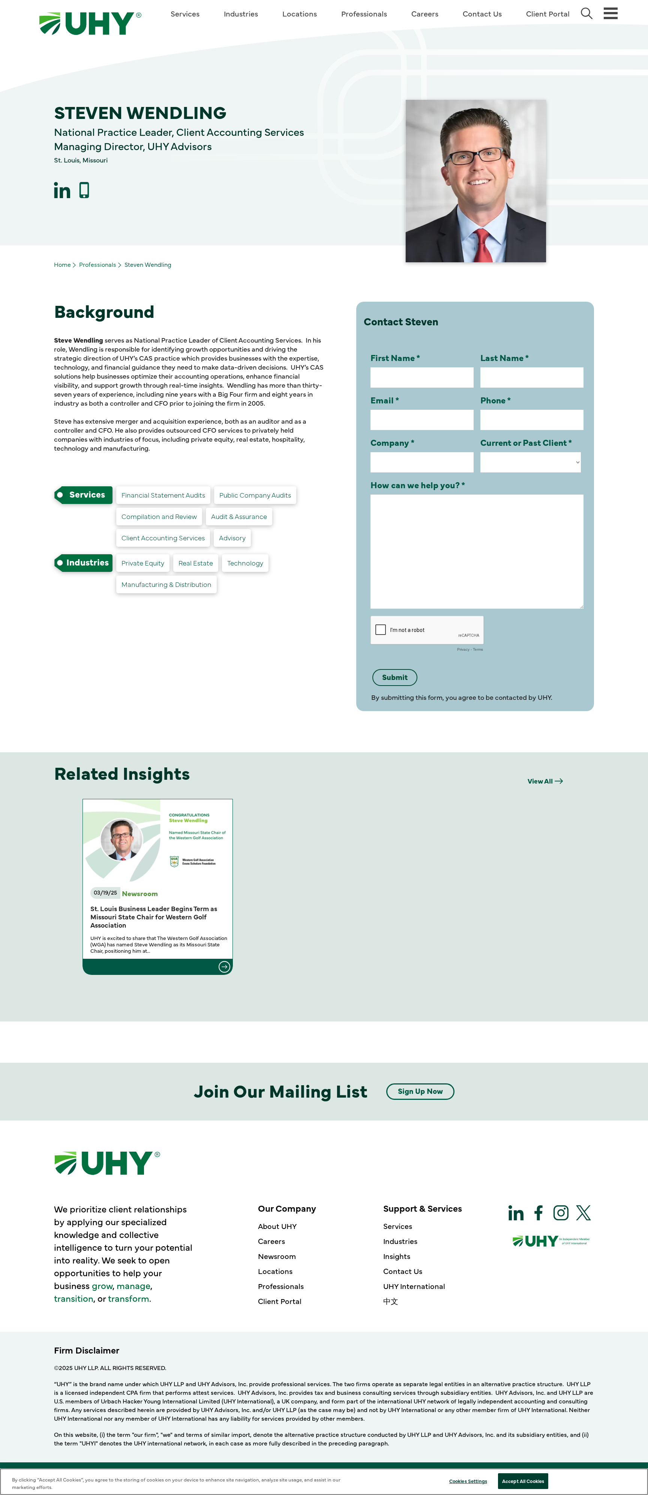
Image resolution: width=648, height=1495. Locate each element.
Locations (299, 13)
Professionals (364, 13)
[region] (324, 1481)
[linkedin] (62, 190)
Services (185, 13)
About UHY (277, 1226)
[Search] (586, 13)
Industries (241, 13)
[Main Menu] (611, 12)
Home (62, 264)
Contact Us (482, 13)
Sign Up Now (420, 1091)
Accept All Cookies (523, 1480)
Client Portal (548, 13)
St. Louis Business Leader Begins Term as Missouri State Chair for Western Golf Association (153, 916)
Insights (396, 1256)
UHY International (414, 1286)
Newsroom (277, 1256)
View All (540, 780)
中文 (390, 1301)
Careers (424, 13)
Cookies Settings (468, 1480)
